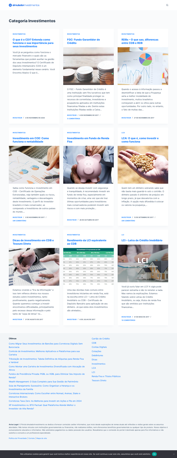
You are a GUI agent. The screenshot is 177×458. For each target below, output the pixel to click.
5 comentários (73, 119)
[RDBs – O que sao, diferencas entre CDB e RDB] (143, 66)
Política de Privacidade (18, 438)
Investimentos (19, 34)
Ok (154, 454)
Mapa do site (41, 438)
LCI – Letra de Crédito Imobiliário (142, 240)
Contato (31, 438)
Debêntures (97, 355)
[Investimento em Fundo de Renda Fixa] (88, 165)
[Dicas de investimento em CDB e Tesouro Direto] (34, 267)
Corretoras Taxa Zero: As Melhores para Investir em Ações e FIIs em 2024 (45, 401)
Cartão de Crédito (101, 338)
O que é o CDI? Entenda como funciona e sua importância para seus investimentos (33, 43)
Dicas (94, 359)
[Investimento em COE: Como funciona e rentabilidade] (34, 165)
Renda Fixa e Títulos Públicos (106, 376)
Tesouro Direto (99, 380)
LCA (123, 133)
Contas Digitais (99, 347)
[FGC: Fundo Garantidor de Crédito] (88, 66)
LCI (123, 235)
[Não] (173, 454)
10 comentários (128, 320)
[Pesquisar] (167, 5)
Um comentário (19, 221)
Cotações (96, 351)
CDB (94, 343)
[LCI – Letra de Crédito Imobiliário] (143, 263)
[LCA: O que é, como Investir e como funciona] (143, 165)
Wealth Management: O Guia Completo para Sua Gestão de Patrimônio (43, 381)
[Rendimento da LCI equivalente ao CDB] (88, 267)
